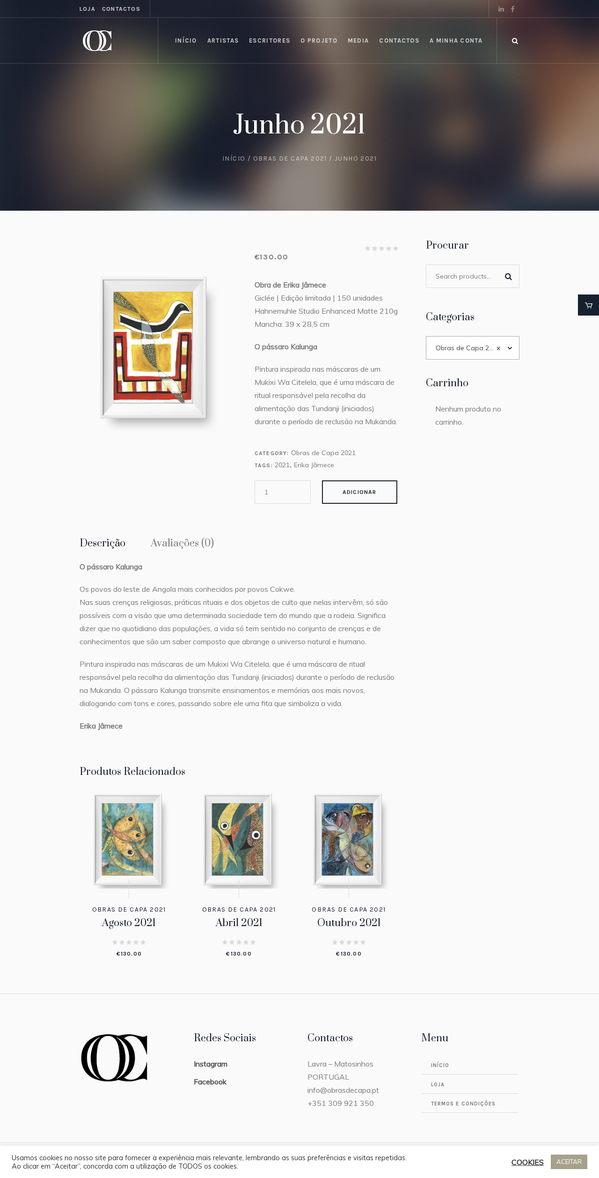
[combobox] (473, 348)
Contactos (121, 9)
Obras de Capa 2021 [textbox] (468, 348)
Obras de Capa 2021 (290, 158)
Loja (87, 9)
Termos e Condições (463, 1104)
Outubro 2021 (349, 923)
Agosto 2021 (129, 923)
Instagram (210, 1063)
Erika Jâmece (314, 465)
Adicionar (360, 492)
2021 (282, 465)
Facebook (210, 1081)
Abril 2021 (239, 923)
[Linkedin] (501, 9)
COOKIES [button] (527, 1162)
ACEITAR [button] (569, 1161)
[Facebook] (512, 9)
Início (233, 158)
